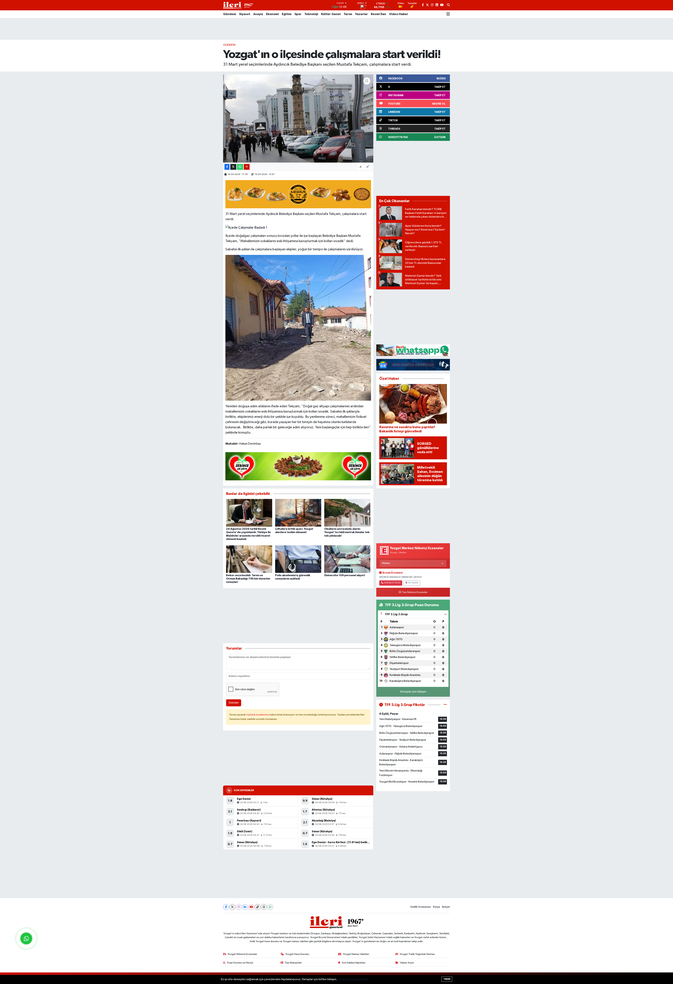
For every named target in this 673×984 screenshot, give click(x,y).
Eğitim (286, 14)
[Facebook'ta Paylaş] (227, 167)
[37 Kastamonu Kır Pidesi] (298, 194)
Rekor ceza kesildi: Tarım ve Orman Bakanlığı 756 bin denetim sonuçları (248, 578)
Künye (436, 907)
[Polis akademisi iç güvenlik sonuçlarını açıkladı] (298, 558)
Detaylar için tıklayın (413, 691)
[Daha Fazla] (247, 167)
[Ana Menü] (448, 14)
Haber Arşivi (407, 962)
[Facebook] (226, 907)
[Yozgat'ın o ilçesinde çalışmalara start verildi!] (298, 118)
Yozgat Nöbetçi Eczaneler (242, 954)
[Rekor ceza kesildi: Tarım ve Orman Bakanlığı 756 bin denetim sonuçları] (249, 558)
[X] (232, 907)
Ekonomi (272, 14)
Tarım (348, 14)
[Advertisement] (336, 29)
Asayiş (258, 14)
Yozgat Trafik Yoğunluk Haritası (417, 954)
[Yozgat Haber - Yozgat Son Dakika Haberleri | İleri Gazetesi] (238, 5)
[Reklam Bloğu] (413, 350)
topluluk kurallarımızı (258, 714)
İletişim (446, 907)
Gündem (229, 14)
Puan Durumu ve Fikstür (240, 962)
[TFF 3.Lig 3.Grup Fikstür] (445, 704)
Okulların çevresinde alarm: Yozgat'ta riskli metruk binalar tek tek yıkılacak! (346, 532)
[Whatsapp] (270, 907)
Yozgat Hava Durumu (297, 954)
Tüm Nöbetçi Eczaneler (415, 592)
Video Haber (398, 14)
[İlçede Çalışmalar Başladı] (298, 327)
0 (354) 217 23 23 (392, 583)
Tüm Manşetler (293, 962)
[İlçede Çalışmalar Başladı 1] (246, 227)
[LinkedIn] (245, 907)
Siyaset (244, 14)
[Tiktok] (257, 907)
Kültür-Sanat (331, 14)
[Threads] (264, 907)
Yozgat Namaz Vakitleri (356, 954)
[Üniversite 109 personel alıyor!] (347, 558)
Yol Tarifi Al (413, 583)
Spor (297, 14)
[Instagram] (239, 907)
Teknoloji (311, 14)
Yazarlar (361, 14)
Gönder (234, 702)
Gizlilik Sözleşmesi (420, 907)
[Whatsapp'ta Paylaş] (240, 167)
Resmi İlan (378, 14)
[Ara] (448, 5)
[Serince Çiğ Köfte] (298, 466)
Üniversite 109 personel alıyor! (344, 575)
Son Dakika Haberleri (353, 962)
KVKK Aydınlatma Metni (353, 979)
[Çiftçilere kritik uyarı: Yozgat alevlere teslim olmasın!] (298, 512)
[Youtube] (251, 907)
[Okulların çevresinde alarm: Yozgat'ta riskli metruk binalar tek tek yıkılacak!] (347, 512)
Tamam (446, 979)
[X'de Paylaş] (233, 167)
